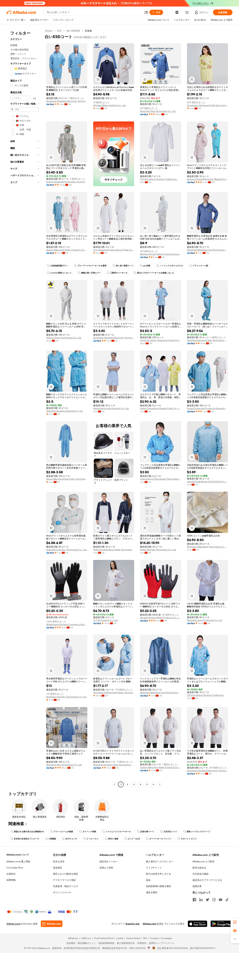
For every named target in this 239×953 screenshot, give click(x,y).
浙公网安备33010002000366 (172, 948)
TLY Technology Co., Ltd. (105, 620)
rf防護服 (52, 839)
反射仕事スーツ (147, 831)
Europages (166, 938)
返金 (148, 880)
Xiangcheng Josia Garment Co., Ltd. (111, 408)
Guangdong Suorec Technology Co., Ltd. (66, 549)
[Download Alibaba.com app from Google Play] (221, 923)
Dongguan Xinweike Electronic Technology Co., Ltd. (66, 101)
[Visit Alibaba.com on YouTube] (220, 900)
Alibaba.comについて (18, 854)
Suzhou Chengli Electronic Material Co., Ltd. (207, 179)
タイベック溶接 (89, 831)
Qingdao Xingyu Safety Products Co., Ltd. (160, 617)
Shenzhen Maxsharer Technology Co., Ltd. (207, 546)
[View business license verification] (148, 948)
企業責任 (11, 874)
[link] (235, 922)
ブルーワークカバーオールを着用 (91, 266)
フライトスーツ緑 (200, 266)
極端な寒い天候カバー (91, 273)
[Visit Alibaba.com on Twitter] (207, 900)
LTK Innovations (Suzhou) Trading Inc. (158, 179)
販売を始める (199, 867)
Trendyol (154, 938)
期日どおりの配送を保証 (65, 874)
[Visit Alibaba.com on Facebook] (194, 900)
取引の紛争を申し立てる (158, 874)
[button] (146, 12)
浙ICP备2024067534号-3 (202, 948)
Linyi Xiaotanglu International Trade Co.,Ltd (113, 250)
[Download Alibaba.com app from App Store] (197, 923)
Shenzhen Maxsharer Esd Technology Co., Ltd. (207, 250)
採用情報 (11, 880)
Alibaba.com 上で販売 (203, 861)
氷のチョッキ (71, 839)
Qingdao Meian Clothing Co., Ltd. (109, 105)
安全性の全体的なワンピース (26, 839)
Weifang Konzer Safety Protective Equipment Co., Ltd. (160, 254)
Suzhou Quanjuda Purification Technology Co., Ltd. (66, 181)
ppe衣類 (146, 266)
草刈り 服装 (113, 839)
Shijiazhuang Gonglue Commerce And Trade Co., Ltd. (66, 624)
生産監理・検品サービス (65, 886)
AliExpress (73, 938)
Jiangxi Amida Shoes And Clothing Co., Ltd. (207, 481)
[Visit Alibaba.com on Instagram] (214, 900)
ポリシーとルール (62, 892)
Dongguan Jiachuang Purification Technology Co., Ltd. (207, 105)
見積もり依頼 (106, 867)
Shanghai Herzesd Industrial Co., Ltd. (64, 411)
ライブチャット (154, 867)
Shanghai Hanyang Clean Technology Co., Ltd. (207, 340)
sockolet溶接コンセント (61, 273)
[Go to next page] (160, 784)
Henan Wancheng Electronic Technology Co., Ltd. (66, 479)
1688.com (86, 938)
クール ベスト (92, 839)
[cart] (187, 13)
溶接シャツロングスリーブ (198, 831)
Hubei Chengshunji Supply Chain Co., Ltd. (160, 408)
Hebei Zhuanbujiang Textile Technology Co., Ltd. (113, 549)
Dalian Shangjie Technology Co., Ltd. (158, 549)
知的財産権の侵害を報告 (158, 886)
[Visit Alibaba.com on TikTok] (227, 900)
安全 (59, 30)
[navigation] (24, 408)
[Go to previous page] (114, 784)
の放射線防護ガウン (59, 266)
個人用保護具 (73, 30)
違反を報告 (151, 892)
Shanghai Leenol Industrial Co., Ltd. (204, 620)
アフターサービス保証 (64, 880)
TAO (145, 938)
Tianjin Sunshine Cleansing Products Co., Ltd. (160, 340)
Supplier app (132, 923)
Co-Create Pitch (15, 867)
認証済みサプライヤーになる (207, 880)
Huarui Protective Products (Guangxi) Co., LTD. (207, 408)
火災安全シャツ (170, 831)
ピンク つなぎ (134, 839)
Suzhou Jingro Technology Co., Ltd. (63, 337)
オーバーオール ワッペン (160, 839)
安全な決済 (58, 861)
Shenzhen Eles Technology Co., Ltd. (158, 111)
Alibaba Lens (13, 923)
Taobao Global (133, 938)
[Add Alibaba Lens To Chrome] (51, 923)
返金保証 (57, 867)
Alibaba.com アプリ (153, 923)
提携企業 (197, 886)
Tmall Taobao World (103, 938)
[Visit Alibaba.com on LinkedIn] (201, 900)
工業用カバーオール (119, 273)
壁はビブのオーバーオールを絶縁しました (155, 273)
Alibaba (48, 30)
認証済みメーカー (109, 861)
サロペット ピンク (189, 839)
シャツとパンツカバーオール (118, 831)
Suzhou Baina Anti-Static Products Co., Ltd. (66, 250)
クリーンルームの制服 (63, 831)
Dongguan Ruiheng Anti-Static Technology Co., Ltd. (113, 692)
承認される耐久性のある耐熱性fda (29, 831)
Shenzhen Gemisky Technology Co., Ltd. (66, 696)
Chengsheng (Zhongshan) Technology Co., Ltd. (160, 479)
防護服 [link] (88, 30)
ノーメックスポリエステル (171, 266)
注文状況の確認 (200, 874)
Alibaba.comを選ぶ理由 (18, 861)
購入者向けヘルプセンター (159, 861)
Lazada (119, 938)
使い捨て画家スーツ (124, 266)
